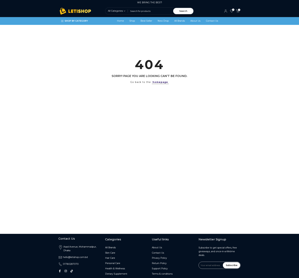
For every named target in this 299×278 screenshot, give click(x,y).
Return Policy (159, 263)
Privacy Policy (159, 258)
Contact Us (212, 20)
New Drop (163, 20)
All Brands (179, 20)
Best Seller (146, 20)
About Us (195, 20)
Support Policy (160, 268)
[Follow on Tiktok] (71, 271)
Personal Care (112, 263)
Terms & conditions (162, 273)
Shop (132, 20)
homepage (160, 82)
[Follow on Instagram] (65, 271)
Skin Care (110, 252)
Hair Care (110, 258)
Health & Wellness (115, 268)
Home (120, 20)
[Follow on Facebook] (59, 271)
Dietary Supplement (116, 273)
